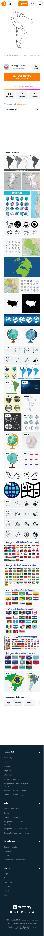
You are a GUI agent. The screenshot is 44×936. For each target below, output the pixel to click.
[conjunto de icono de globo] (12, 568)
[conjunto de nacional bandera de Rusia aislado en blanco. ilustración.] (12, 662)
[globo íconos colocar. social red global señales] (12, 587)
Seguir (36, 68)
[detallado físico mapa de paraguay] (12, 311)
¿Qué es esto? (21, 104)
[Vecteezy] (3, 3)
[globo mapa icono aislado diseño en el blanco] (12, 606)
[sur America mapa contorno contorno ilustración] (12, 549)
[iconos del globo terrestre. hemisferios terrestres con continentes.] (21, 399)
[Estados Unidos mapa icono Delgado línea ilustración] (21, 272)
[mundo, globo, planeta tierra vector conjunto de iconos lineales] (17, 221)
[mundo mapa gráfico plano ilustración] (21, 330)
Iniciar (33, 4)
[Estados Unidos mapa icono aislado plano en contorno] (21, 383)
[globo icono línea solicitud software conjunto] (12, 692)
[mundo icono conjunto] (12, 530)
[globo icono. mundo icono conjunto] (10, 471)
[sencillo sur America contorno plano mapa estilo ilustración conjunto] (12, 499)
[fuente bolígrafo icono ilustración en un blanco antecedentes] (12, 434)
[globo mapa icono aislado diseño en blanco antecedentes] (12, 415)
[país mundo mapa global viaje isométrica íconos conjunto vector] (12, 292)
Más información (11, 108)
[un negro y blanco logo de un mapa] (13, 710)
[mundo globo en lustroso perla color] (12, 625)
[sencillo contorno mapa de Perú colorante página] (12, 198)
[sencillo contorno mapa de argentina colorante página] (12, 179)
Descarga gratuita (22, 76)
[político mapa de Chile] (8, 249)
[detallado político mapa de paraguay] (11, 349)
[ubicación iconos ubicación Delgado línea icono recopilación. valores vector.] (21, 677)
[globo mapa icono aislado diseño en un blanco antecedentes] (12, 644)
